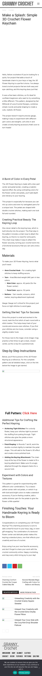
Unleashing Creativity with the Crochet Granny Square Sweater (27, 601)
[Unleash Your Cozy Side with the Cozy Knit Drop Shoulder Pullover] (7, 623)
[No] (39, 668)
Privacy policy (24, 673)
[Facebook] (4, 566)
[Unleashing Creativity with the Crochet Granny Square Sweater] (7, 601)
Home (4, 10)
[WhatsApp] (20, 566)
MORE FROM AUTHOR (28, 592)
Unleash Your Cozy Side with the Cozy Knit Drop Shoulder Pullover (26, 622)
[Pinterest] (15, 566)
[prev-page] (3, 631)
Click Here (30, 413)
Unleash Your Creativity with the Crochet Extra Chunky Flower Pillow (26, 611)
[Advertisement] (21, 51)
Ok (15, 673)
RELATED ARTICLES (11, 592)
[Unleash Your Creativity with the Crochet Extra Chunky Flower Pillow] (7, 612)
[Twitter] (9, 566)
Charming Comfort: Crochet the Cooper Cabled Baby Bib (9, 582)
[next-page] (7, 631)
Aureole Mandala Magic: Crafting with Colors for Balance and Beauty (31, 582)
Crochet (11, 10)
